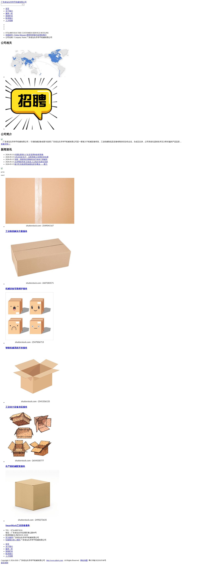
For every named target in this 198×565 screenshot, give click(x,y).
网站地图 (84, 560)
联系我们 (9, 18)
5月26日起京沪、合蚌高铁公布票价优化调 (31, 157)
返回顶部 (4, 563)
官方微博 (9, 537)
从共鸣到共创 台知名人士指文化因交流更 (31, 162)
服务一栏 (9, 13)
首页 (7, 9)
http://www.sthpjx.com (54, 560)
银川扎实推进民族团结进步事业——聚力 (30, 164)
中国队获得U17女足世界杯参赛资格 (28, 155)
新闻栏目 (9, 16)
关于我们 (9, 11)
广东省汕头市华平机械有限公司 (14, 2)
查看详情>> (5, 144)
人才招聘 (9, 21)
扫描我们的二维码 (13, 540)
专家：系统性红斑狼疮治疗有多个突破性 (30, 159)
